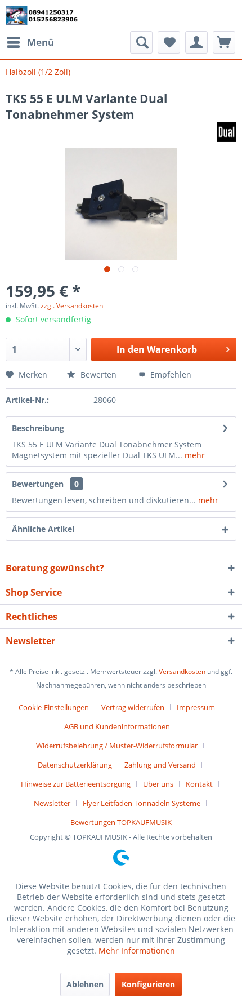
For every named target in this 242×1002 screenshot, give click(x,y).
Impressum (196, 707)
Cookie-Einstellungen (54, 707)
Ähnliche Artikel (43, 529)
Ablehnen (85, 984)
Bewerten (98, 374)
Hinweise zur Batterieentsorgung (76, 784)
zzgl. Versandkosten (72, 306)
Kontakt (199, 784)
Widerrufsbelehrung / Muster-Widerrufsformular (117, 746)
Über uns (158, 784)
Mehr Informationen (136, 950)
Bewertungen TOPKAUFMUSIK (121, 822)
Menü (40, 42)
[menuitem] (30, 42)
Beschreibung (38, 428)
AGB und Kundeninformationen (117, 726)
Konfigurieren (148, 984)
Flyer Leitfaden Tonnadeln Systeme (141, 803)
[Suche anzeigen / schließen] (141, 42)
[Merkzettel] (169, 42)
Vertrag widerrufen (132, 707)
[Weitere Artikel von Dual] (226, 132)
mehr (193, 455)
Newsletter (52, 803)
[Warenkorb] (224, 42)
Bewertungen (38, 483)
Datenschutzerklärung (75, 765)
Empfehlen (169, 374)
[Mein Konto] (196, 42)
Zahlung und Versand (160, 765)
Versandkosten (182, 671)
